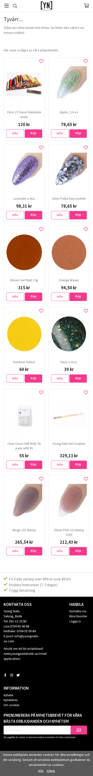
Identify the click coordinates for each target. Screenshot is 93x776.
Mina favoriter (78, 616)
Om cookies (11, 705)
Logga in (75, 621)
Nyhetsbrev (11, 700)
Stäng (51, 771)
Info (15, 133)
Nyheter (8, 695)
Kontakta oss (77, 611)
